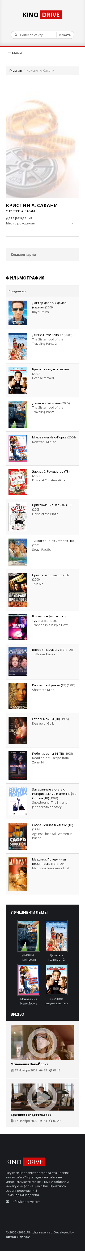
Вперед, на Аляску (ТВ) (48, 649)
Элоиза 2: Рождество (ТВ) (50, 471)
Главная (15, 70)
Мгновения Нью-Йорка (49, 437)
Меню (16, 53)
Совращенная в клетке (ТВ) (52, 825)
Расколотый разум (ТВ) (49, 685)
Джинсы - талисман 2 (47, 335)
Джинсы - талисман (46, 403)
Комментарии (23, 254)
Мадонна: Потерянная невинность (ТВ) (49, 861)
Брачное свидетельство (50, 369)
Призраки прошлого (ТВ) (50, 575)
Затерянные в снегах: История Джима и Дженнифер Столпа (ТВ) (54, 793)
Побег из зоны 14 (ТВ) (48, 753)
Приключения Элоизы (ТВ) (51, 505)
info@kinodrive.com (26, 1202)
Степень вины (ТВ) (46, 719)
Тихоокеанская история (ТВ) (53, 541)
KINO (41, 14)
